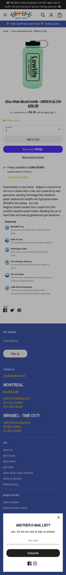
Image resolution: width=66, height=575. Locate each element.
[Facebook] (29, 563)
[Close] (58, 517)
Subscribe (33, 553)
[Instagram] (35, 563)
